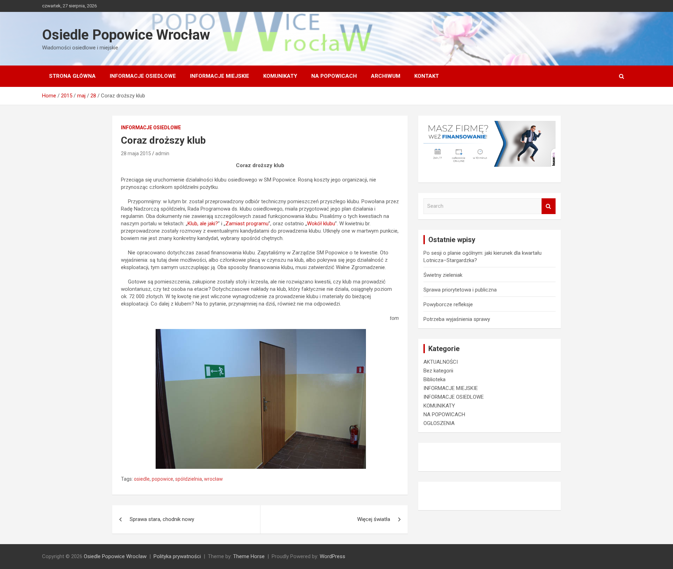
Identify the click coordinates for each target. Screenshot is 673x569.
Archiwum (385, 76)
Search (549, 206)
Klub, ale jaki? (203, 223)
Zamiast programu (246, 223)
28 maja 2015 (136, 153)
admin (162, 153)
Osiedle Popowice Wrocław (126, 35)
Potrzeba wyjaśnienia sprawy (456, 319)
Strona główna (72, 76)
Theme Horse (249, 556)
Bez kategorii (438, 371)
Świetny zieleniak (442, 275)
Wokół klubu (321, 223)
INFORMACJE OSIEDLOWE (143, 76)
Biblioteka (434, 379)
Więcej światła (373, 519)
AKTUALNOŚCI (440, 362)
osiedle (142, 479)
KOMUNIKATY (280, 76)
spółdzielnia (188, 479)
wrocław (213, 479)
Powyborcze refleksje (448, 304)
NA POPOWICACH (334, 76)
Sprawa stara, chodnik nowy (162, 519)
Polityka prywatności (177, 556)
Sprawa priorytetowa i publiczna (460, 290)
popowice (162, 479)
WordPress (332, 556)
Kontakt (426, 76)
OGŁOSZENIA (439, 423)
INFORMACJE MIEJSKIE (219, 76)
